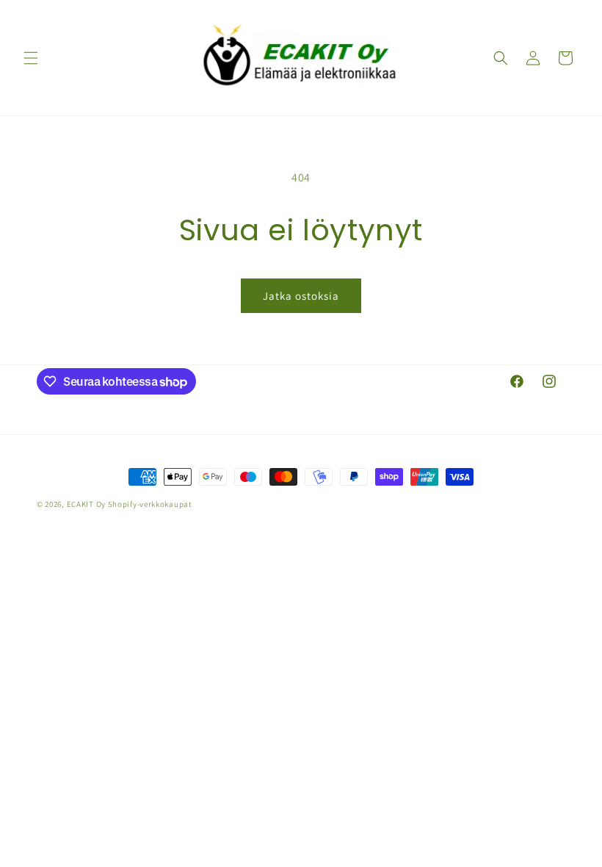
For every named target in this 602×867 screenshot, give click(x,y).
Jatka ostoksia (301, 296)
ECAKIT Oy (86, 504)
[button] (31, 58)
